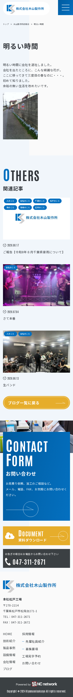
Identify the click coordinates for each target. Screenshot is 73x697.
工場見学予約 (31, 656)
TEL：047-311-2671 (16, 617)
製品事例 (9, 648)
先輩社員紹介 (35, 641)
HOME (7, 634)
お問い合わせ (31, 663)
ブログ (7, 668)
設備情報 (9, 654)
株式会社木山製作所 (30, 8)
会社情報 (9, 661)
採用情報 (28, 634)
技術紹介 (9, 641)
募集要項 (32, 649)
